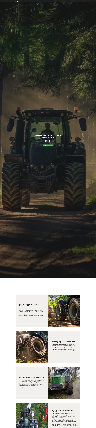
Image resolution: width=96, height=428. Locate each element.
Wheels (34, 1)
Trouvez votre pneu (48, 145)
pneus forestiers (29, 311)
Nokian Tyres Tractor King (56, 344)
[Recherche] (79, 1)
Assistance (63, 1)
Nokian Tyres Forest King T (56, 413)
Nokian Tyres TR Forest (56, 420)
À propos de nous (50, 1)
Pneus (30, 1)
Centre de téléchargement (41, 1)
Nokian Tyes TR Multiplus (58, 425)
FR (76, 1)
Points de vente (57, 1)
